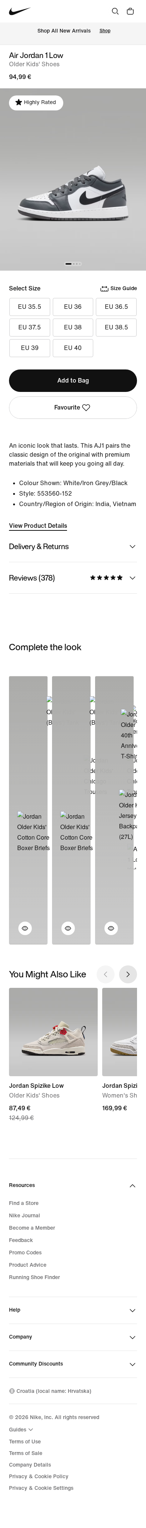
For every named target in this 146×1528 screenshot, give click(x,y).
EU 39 (30, 348)
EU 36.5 (116, 307)
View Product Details (38, 526)
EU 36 (73, 307)
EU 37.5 (29, 327)
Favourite (67, 407)
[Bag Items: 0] (130, 11)
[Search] (115, 11)
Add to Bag (73, 380)
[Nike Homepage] (20, 11)
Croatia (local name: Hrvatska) (53, 1391)
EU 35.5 (29, 307)
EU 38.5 (116, 327)
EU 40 (73, 348)
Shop (105, 30)
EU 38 (73, 327)
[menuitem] (22, 1429)
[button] (20, 933)
